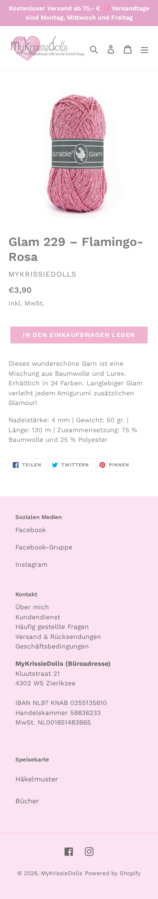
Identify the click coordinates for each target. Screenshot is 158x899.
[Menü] (144, 49)
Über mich (32, 607)
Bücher (27, 801)
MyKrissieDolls (61, 873)
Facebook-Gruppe (43, 547)
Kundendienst (37, 617)
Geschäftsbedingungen (52, 646)
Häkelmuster (36, 779)
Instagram (31, 564)
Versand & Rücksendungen (58, 636)
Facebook (30, 530)
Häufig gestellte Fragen (52, 626)
